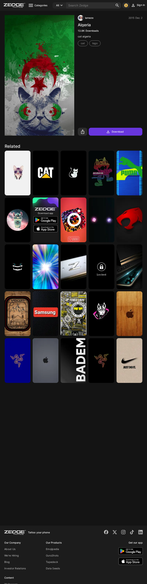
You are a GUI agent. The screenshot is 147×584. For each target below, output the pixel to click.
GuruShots (52, 555)
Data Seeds (53, 568)
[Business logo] (17, 313)
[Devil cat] (73, 173)
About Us (9, 549)
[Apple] (129, 313)
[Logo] (17, 220)
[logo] (73, 266)
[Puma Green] (129, 173)
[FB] (73, 313)
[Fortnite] (101, 313)
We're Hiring (11, 555)
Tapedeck (52, 561)
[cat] (129, 220)
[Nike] (129, 360)
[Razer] (17, 360)
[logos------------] (45, 266)
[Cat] (17, 173)
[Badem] (73, 360)
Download (118, 131)
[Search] (117, 5)
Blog (7, 561)
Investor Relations (15, 568)
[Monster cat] (101, 173)
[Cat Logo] (45, 173)
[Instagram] (73, 220)
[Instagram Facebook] (101, 220)
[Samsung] (129, 266)
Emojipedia (52, 549)
